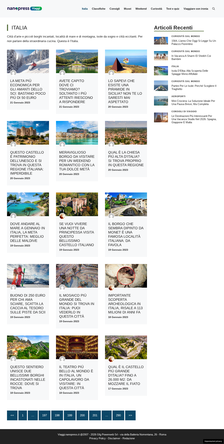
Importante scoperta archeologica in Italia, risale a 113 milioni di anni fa (125, 303)
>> (130, 415)
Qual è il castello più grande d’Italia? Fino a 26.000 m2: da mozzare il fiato (126, 375)
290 (118, 415)
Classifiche (98, 8)
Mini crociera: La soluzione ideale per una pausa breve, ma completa (193, 102)
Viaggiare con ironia (196, 8)
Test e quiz (172, 8)
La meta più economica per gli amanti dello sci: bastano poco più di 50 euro (28, 89)
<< (12, 415)
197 (44, 415)
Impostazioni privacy (213, 441)
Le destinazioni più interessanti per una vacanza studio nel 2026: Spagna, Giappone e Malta (194, 119)
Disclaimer (114, 438)
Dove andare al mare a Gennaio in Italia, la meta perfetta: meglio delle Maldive (27, 232)
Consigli (115, 8)
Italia (85, 8)
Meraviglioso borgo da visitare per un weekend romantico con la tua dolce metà (76, 160)
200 (82, 415)
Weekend (141, 8)
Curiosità (156, 8)
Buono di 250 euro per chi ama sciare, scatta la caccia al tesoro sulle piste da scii (28, 303)
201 (95, 415)
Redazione (128, 438)
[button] (213, 9)
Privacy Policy (97, 438)
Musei (127, 8)
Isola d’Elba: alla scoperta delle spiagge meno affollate (190, 72)
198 (57, 415)
